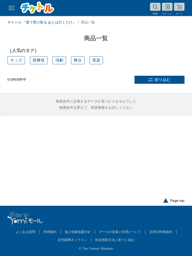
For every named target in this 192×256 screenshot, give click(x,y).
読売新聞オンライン (72, 240)
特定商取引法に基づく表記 (114, 240)
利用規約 (50, 232)
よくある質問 (25, 232)
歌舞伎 (39, 60)
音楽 (96, 60)
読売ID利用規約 (161, 232)
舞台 (78, 60)
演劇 (59, 60)
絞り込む (163, 80)
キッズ (16, 60)
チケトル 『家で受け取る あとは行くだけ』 (42, 22)
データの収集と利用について (120, 232)
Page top (177, 200)
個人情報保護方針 (78, 232)
